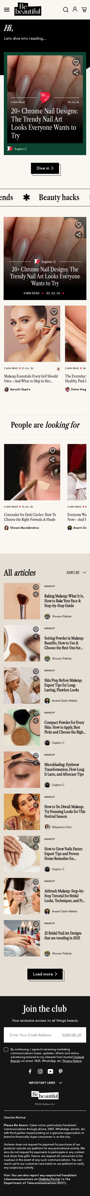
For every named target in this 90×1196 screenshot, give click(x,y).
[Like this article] (54, 312)
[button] (76, 62)
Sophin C (20, 149)
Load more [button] (43, 974)
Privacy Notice (72, 1061)
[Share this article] (54, 321)
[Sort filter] (84, 572)
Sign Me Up (72, 1035)
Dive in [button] (43, 168)
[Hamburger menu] (7, 9)
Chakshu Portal (49, 1179)
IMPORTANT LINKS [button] (42, 1083)
